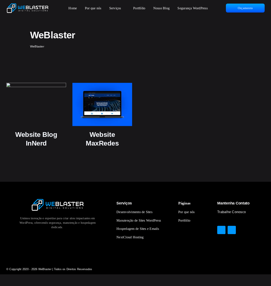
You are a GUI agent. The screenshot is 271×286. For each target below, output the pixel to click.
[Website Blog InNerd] (36, 104)
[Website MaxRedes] (102, 104)
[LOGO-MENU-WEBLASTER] (27, 4)
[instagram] (221, 230)
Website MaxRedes (102, 139)
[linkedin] (232, 230)
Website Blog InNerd (36, 139)
